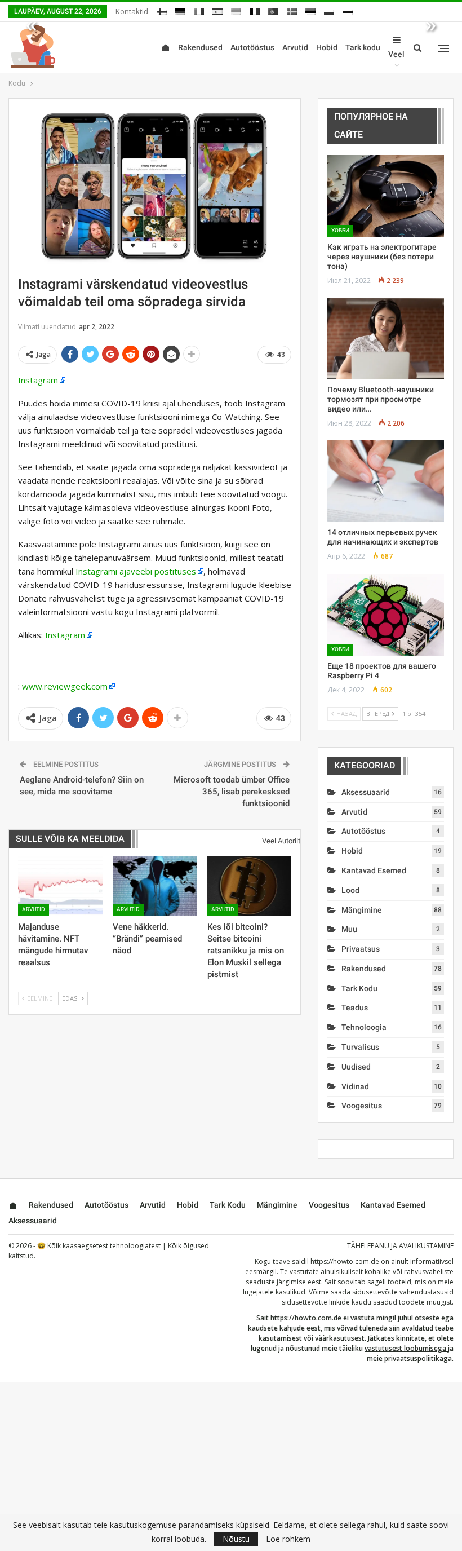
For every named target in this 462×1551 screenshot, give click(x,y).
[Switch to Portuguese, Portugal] (273, 10)
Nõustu (236, 1539)
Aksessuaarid (365, 792)
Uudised (356, 1066)
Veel (396, 54)
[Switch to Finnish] (162, 10)
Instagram (38, 380)
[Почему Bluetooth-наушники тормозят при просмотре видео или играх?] (385, 338)
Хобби (340, 230)
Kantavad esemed (373, 870)
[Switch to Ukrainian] (236, 10)
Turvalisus (360, 1046)
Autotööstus (252, 47)
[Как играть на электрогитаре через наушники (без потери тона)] (385, 196)
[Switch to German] (180, 10)
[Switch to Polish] (329, 10)
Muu (349, 929)
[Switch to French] (255, 10)
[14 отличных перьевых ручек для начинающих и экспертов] (385, 481)
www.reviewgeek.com (65, 686)
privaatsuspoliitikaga (418, 1358)
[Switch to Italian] (199, 10)
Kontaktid (131, 11)
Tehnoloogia (364, 1027)
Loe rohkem (288, 1539)
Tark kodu (362, 47)
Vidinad (355, 1086)
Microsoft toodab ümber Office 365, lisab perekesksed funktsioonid (232, 791)
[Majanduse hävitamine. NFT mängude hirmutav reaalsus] (60, 886)
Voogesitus (361, 1105)
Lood (350, 890)
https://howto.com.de (344, 1261)
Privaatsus (360, 948)
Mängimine (361, 909)
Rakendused (200, 47)
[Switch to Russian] (348, 10)
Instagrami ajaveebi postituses (135, 571)
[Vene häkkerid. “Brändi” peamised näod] (155, 886)
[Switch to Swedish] (292, 10)
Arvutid (295, 47)
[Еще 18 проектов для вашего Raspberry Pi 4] (385, 615)
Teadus (354, 1007)
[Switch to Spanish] (217, 10)
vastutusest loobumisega (405, 1348)
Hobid (326, 47)
